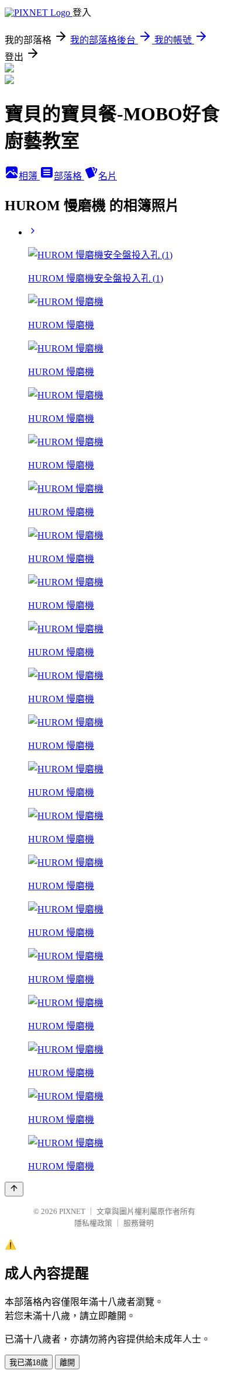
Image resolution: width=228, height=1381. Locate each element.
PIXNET (72, 1211)
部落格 (69, 176)
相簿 (29, 176)
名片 (107, 176)
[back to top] (14, 1189)
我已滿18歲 (28, 1362)
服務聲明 (138, 1223)
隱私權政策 (93, 1223)
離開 (67, 1362)
